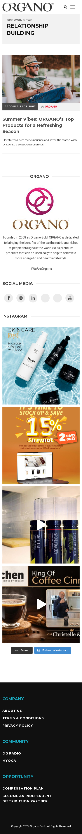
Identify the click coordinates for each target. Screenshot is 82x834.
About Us (12, 711)
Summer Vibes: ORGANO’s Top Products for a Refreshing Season (38, 125)
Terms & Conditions (23, 718)
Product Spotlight (20, 106)
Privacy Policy (17, 726)
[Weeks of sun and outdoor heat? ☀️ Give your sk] (41, 366)
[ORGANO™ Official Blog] (28, 13)
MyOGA (9, 761)
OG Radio (11, 753)
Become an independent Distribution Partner (27, 798)
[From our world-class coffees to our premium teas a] (41, 445)
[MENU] (72, 7)
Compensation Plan (23, 788)
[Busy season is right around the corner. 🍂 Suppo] (41, 525)
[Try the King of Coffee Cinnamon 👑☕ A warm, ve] (41, 604)
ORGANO (51, 106)
